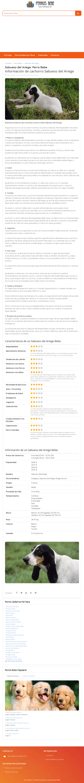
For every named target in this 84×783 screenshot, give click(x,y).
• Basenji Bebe (10, 639)
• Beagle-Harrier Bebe (12, 652)
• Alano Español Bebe (12, 620)
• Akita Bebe (9, 615)
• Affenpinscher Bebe (12, 607)
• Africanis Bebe (10, 609)
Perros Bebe (28, 780)
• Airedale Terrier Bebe (12, 611)
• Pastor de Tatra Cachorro (14, 718)
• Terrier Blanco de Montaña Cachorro (17, 728)
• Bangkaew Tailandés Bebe (14, 635)
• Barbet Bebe (9, 637)
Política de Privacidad (13, 768)
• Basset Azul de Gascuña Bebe (15, 644)
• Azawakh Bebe (10, 633)
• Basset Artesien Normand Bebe (16, 642)
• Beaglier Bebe (10, 655)
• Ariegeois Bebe (10, 631)
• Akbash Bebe (10, 613)
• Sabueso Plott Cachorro (13, 712)
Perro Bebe (18, 63)
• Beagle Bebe (9, 650)
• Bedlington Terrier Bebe (13, 659)
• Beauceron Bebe (11, 657)
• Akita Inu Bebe (10, 618)
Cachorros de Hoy (13, 676)
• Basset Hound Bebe (12, 648)
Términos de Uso (11, 772)
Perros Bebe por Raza (25, 55)
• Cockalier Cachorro (11, 734)
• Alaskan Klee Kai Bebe (13, 622)
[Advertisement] (42, 35)
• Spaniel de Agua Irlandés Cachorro (17, 723)
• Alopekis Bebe (10, 624)
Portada (8, 55)
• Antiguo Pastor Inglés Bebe (14, 626)
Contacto (55, 55)
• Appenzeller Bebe (11, 628)
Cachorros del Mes (28, 676)
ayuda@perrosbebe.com (17, 756)
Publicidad (42, 55)
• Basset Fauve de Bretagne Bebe (16, 646)
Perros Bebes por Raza (55, 759)
